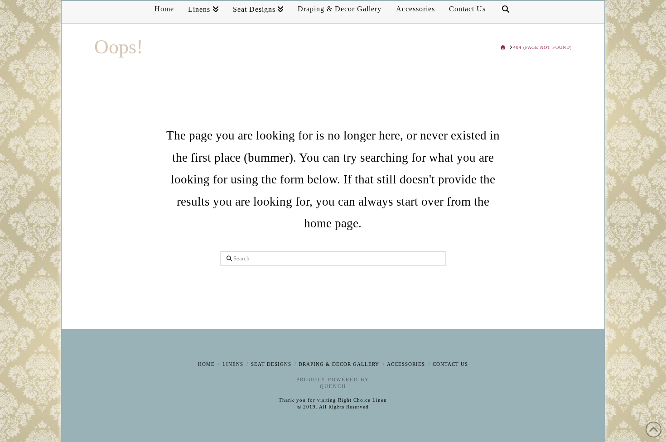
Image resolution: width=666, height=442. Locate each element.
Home (206, 364)
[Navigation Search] (505, 12)
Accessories (406, 364)
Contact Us (450, 364)
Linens (232, 364)
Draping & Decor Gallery (339, 364)
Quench (333, 386)
